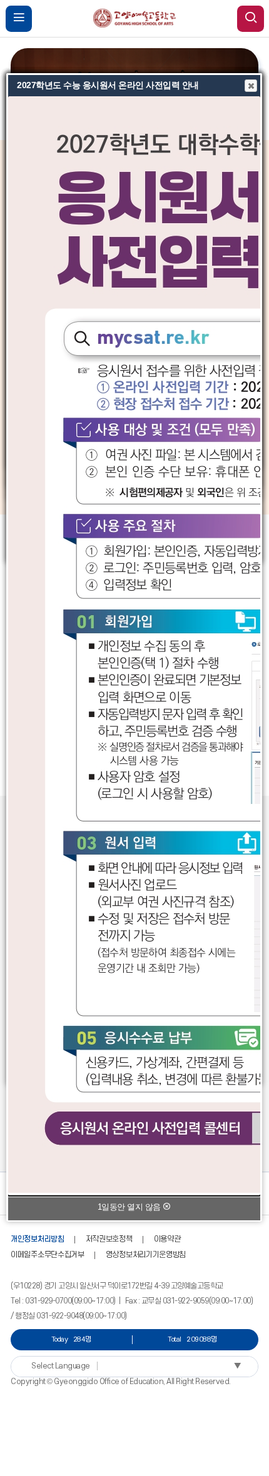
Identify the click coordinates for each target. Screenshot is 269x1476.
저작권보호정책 (109, 1239)
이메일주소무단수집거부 (47, 1254)
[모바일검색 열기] (250, 19)
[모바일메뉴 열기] (19, 19)
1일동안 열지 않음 (130, 1207)
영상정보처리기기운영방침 (146, 1254)
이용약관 (167, 1239)
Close (251, 85)
